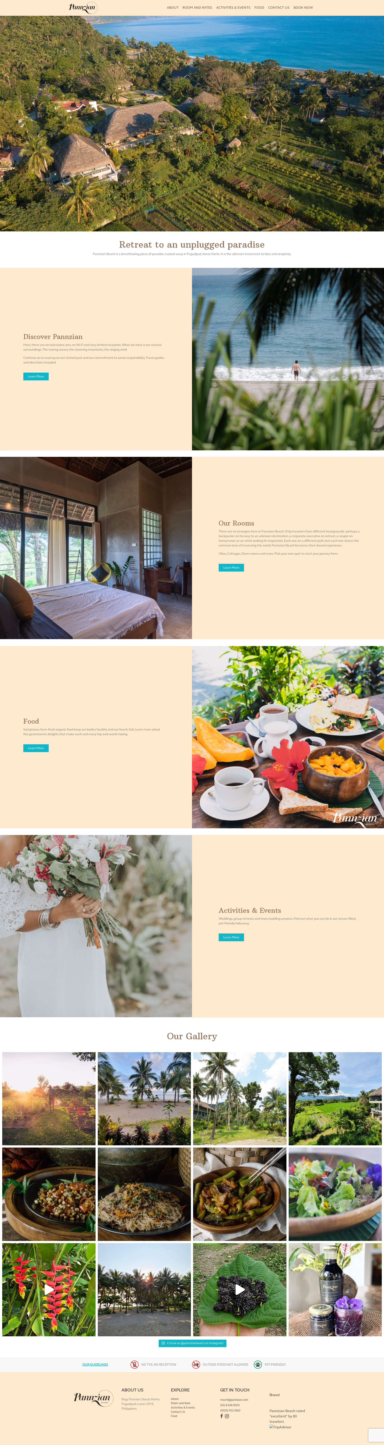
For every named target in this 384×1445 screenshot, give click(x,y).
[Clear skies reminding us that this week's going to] (144, 1290)
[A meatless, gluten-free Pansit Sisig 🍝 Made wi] (144, 1194)
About (175, 1399)
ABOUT (173, 8)
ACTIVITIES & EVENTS (233, 8)
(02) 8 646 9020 (230, 1405)
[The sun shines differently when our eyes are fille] (49, 1099)
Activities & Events (183, 1407)
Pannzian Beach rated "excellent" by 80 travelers (287, 1416)
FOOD (259, 8)
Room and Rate (180, 1403)
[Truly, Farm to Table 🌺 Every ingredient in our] (335, 1194)
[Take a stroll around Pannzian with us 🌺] (49, 1290)
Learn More (36, 376)
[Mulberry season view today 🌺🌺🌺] (239, 1290)
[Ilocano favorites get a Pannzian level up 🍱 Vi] (239, 1194)
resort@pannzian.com (234, 1400)
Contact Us (178, 1412)
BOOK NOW (303, 8)
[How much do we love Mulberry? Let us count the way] (335, 1290)
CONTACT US (279, 8)
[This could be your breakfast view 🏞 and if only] (144, 1099)
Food (174, 1416)
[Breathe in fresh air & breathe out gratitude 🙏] (335, 1099)
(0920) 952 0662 (230, 1410)
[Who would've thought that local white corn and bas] (49, 1194)
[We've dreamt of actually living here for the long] (239, 1099)
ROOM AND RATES (197, 8)
